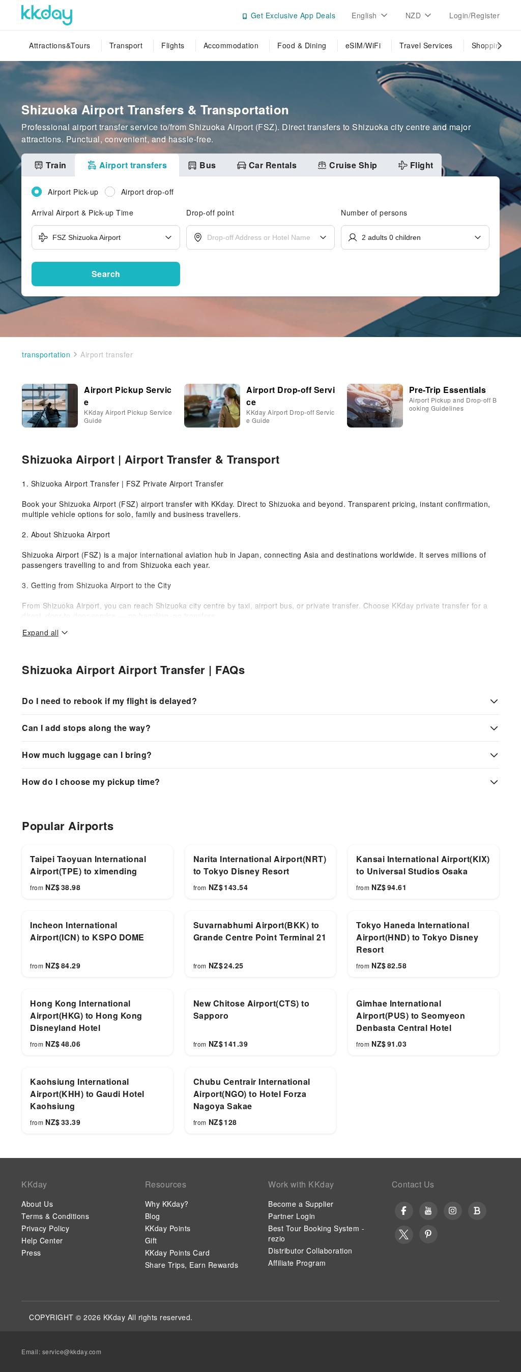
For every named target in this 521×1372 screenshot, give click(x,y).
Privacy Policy (45, 1228)
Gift (151, 1240)
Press (31, 1252)
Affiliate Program (297, 1263)
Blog (152, 1216)
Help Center (42, 1240)
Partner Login (291, 1216)
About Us (37, 1204)
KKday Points (168, 1228)
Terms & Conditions (55, 1216)
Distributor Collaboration (310, 1250)
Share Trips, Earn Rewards (192, 1265)
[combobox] (106, 237)
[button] (106, 274)
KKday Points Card (177, 1252)
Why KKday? (167, 1204)
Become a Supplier (301, 1204)
